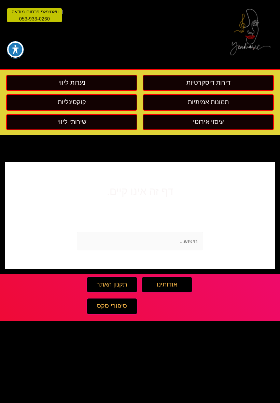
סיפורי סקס (112, 306)
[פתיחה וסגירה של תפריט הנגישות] (15, 49)
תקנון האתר (112, 284)
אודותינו (167, 284)
